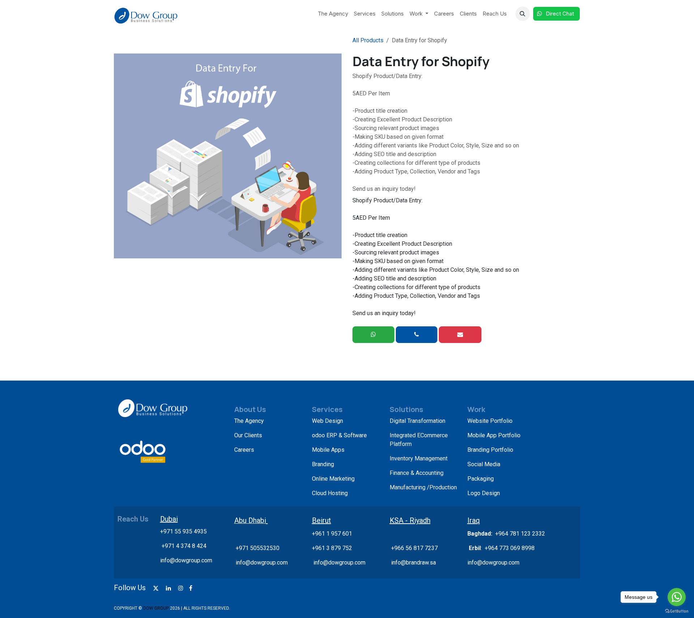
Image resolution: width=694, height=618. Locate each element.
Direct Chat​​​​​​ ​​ (560, 13)
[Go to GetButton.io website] (676, 611)
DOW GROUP (156, 608)
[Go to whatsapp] (677, 597)
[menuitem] (333, 14)
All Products (368, 40)
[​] (156, 588)
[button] (522, 14)
